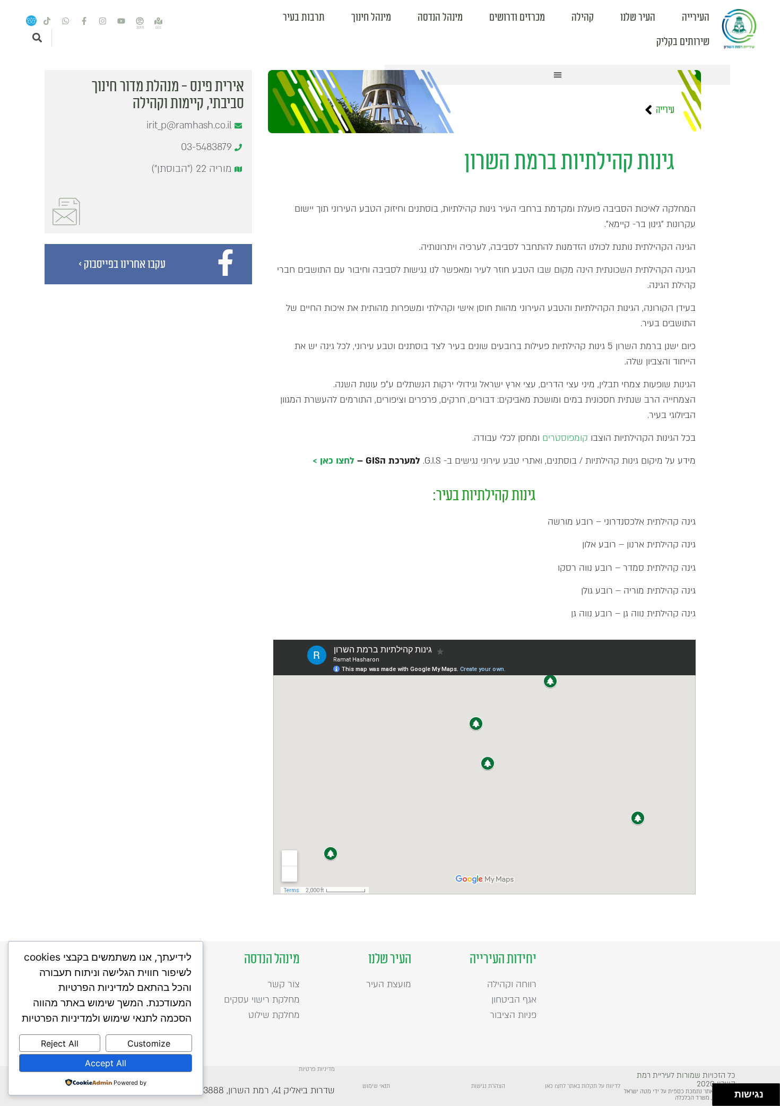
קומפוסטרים (565, 438)
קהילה (582, 17)
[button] (557, 75)
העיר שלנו (637, 17)
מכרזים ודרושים (517, 17)
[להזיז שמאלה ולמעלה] (721, 1092)
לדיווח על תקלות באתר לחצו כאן (582, 1086)
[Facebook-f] (84, 21)
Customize (148, 1043)
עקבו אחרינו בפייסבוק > (122, 264)
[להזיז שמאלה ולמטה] (721, 1098)
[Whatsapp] (66, 21)
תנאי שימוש (376, 1086)
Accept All (105, 1063)
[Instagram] (103, 21)
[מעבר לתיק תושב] (140, 21)
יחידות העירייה (503, 959)
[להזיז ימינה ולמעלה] (727, 1092)
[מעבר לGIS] (159, 21)
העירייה (695, 17)
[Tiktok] (47, 21)
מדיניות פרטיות (317, 1069)
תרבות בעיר (304, 17)
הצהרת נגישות (488, 1086)
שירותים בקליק (682, 42)
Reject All (60, 1043)
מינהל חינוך (371, 17)
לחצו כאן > (333, 461)
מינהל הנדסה (440, 17)
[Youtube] (121, 21)
